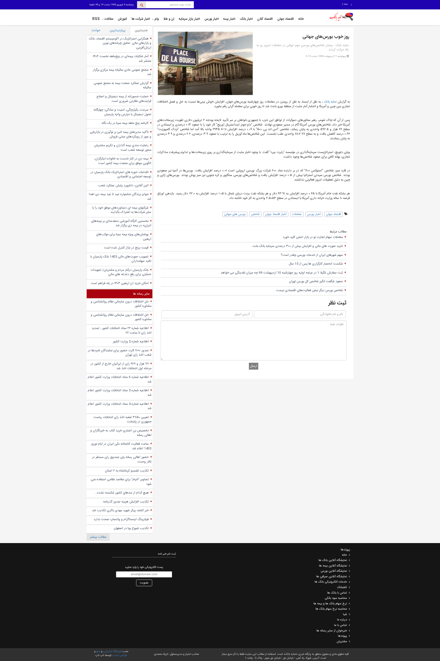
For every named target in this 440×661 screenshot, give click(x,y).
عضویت (144, 582)
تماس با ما (340, 625)
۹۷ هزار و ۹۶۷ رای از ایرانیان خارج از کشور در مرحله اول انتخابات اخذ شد (121, 366)
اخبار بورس (211, 19)
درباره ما (342, 619)
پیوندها (342, 636)
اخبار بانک (246, 19)
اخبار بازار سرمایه (189, 19)
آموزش (122, 19)
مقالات (108, 19)
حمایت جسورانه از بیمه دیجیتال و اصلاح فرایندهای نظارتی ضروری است (123, 99)
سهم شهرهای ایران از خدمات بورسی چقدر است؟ (312, 255)
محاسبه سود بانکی (336, 598)
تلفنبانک (342, 587)
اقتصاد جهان (285, 19)
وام (156, 19)
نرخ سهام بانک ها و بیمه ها (330, 603)
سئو (98, 651)
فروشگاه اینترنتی (112, 651)
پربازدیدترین (117, 30)
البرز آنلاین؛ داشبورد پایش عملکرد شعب (123, 185)
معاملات (297, 214)
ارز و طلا (168, 19)
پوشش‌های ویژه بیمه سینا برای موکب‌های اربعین (123, 237)
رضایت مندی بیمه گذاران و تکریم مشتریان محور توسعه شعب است (122, 148)
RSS (96, 19)
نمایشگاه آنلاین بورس (334, 571)
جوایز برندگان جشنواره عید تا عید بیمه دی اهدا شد (120, 197)
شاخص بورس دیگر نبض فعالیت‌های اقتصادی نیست (309, 290)
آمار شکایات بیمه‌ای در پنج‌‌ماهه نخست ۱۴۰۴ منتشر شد (122, 59)
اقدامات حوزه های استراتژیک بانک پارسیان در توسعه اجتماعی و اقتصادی (121, 175)
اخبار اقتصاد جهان (275, 214)
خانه (345, 4)
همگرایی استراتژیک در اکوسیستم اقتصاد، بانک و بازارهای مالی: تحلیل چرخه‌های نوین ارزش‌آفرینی (120, 43)
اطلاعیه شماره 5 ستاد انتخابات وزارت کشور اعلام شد (119, 393)
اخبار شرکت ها (141, 19)
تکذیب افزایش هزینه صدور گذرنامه (126, 502)
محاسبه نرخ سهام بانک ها (331, 608)
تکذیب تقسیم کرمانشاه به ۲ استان (127, 471)
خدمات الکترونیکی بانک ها (331, 581)
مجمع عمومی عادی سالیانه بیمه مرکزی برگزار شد (122, 72)
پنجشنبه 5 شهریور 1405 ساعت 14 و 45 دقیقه (111, 4)
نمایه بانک (331, 102)
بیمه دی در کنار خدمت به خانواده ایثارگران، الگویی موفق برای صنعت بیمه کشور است (122, 161)
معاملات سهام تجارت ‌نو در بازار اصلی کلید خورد (313, 237)
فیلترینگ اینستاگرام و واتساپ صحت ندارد (121, 519)
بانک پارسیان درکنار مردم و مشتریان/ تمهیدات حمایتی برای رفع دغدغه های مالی (121, 272)
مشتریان (342, 641)
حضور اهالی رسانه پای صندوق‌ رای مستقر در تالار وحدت (121, 460)
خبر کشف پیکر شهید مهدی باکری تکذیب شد (120, 510)
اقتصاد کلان (265, 19)
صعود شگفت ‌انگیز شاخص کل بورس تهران (316, 281)
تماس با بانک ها (337, 592)
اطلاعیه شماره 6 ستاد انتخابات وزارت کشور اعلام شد (119, 379)
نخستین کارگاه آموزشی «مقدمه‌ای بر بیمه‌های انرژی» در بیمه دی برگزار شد (121, 223)
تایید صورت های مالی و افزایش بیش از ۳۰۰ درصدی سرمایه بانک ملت (298, 246)
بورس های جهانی (234, 214)
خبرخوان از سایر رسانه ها (331, 630)
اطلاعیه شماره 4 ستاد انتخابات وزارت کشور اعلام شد (119, 406)
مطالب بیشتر (98, 537)
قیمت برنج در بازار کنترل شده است (126, 248)
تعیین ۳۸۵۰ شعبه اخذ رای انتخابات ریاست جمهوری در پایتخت (122, 420)
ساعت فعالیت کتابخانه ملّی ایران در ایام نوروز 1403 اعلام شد (121, 446)
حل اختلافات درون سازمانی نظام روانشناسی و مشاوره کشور (121, 304)
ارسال (253, 366)
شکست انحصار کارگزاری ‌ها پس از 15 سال (316, 264)
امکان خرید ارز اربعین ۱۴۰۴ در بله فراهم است (119, 283)
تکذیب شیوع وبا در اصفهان (131, 528)
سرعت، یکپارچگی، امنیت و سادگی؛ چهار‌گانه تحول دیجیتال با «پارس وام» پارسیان (122, 112)
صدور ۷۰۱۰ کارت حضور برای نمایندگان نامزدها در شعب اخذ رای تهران (119, 353)
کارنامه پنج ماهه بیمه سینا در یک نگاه (125, 123)
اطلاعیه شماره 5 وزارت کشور (131, 341)
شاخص (255, 214)
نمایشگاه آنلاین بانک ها (333, 560)
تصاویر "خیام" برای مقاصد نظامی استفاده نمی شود (121, 482)
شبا (345, 614)
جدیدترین (141, 30)
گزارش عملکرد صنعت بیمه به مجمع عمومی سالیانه (122, 86)
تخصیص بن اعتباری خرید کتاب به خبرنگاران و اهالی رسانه (120, 433)
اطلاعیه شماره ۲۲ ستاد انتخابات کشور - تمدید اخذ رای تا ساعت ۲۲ (121, 331)
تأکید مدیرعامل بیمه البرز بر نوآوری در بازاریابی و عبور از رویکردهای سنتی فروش (120, 134)
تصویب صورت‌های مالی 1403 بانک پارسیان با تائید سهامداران (120, 259)
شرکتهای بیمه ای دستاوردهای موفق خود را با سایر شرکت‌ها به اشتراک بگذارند (121, 210)
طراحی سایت (119, 655)
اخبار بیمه (229, 19)
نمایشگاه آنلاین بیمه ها (333, 565)
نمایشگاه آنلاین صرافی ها (331, 576)
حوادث (95, 30)
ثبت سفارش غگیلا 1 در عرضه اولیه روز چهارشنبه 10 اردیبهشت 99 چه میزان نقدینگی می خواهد (282, 273)
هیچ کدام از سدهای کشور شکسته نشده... (121, 493)
